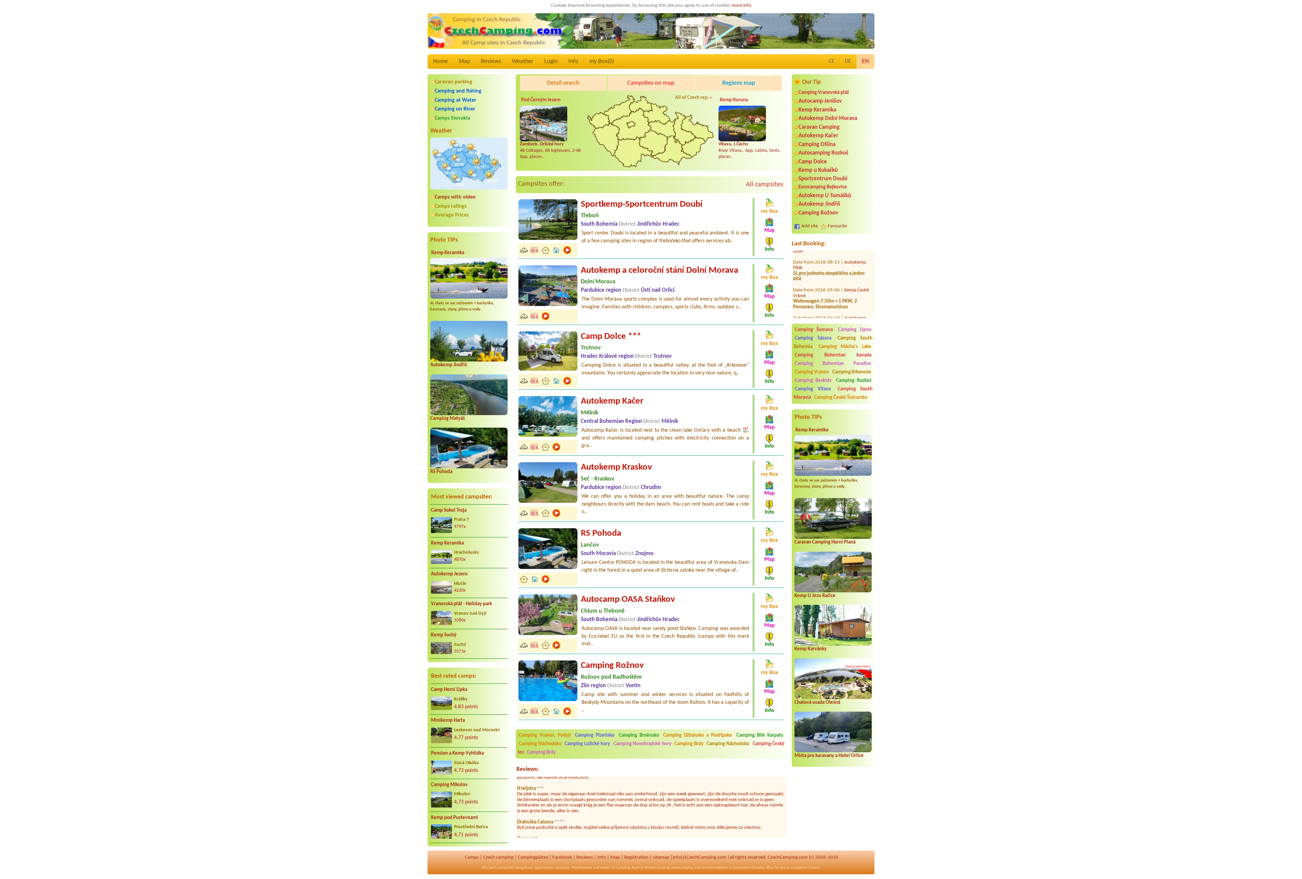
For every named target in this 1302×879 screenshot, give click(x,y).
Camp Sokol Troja (449, 510)
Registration (636, 857)
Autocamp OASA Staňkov (628, 599)
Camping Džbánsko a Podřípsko (697, 735)
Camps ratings (451, 206)
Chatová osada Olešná (817, 702)
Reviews (491, 61)
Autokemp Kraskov (616, 467)
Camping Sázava (813, 338)
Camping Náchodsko (540, 744)
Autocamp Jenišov (820, 101)
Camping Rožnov (818, 213)
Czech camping (498, 857)
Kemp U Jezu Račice (814, 595)
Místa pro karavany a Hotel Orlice (829, 755)
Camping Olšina (816, 144)
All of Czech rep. (692, 97)
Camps (472, 857)
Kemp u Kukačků (818, 170)
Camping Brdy (689, 744)
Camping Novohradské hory (642, 744)
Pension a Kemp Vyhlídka (457, 753)
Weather (522, 61)
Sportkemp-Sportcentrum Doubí (642, 204)
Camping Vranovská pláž (823, 92)
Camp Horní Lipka (449, 689)
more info (741, 5)
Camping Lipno (854, 329)
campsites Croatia (806, 868)
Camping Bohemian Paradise (833, 363)
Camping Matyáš (447, 418)
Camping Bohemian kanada (833, 355)
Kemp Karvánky (810, 649)
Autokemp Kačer (818, 136)
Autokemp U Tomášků (824, 196)
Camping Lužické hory (587, 744)
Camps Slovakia (452, 118)
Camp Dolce (812, 162)
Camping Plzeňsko (594, 735)
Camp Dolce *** (611, 336)
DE (848, 61)
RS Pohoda (441, 471)
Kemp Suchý (443, 635)
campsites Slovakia (749, 868)
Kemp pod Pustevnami (454, 817)
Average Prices (452, 215)
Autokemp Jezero (449, 574)
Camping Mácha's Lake (844, 346)
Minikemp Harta (448, 720)
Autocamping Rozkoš (823, 153)
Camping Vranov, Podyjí (545, 735)
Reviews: (527, 769)
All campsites (764, 184)
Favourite (837, 226)
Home (440, 61)
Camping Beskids (813, 380)
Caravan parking (453, 82)
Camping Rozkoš (853, 380)
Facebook (562, 857)
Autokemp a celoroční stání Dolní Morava (659, 270)
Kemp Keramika (447, 252)
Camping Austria (629, 868)
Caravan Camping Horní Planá (824, 542)
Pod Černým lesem (540, 100)
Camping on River (455, 109)
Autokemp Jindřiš (448, 365)
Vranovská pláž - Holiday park (461, 604)
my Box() (601, 61)
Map (464, 61)
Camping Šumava (814, 329)
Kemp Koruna (734, 100)
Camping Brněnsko (639, 735)
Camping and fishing (458, 91)
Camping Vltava (813, 389)
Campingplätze (533, 857)
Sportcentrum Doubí (822, 179)
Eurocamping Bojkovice (822, 187)
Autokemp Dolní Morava (827, 118)
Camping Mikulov (449, 785)
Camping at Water (455, 100)
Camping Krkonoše (851, 372)
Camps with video (455, 197)
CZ (831, 61)
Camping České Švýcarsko (840, 397)
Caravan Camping (819, 127)
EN (865, 61)
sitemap (661, 857)
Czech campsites (500, 868)
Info (573, 61)
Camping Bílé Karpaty (760, 735)
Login (550, 61)
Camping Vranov (812, 372)
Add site (809, 226)
